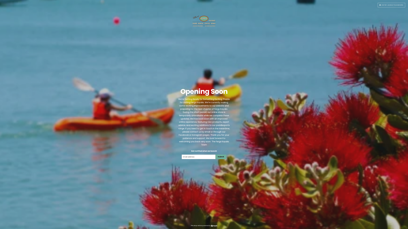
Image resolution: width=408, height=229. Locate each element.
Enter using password (392, 5)
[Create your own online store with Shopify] (214, 225)
